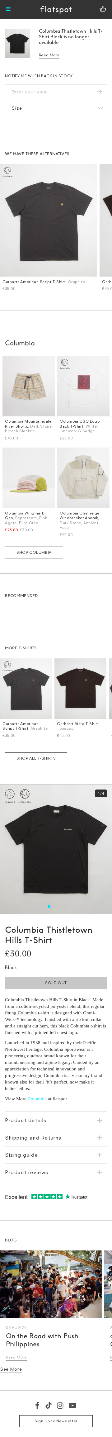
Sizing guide (21, 1155)
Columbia (37, 1098)
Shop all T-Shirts (36, 758)
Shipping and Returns (33, 1138)
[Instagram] (60, 1405)
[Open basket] (103, 9)
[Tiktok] (48, 1405)
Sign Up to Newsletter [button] (56, 1421)
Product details (26, 1120)
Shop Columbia (34, 552)
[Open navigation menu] (8, 9)
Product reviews (27, 1172)
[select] (56, 108)
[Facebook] (37, 1405)
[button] (49, 906)
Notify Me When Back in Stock (39, 76)
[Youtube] (73, 1405)
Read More (49, 55)
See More (11, 1369)
